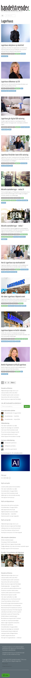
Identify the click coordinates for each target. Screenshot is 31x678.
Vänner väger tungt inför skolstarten (10, 622)
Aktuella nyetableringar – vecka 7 (12, 225)
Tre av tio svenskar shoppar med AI (10, 432)
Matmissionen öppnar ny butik (8, 594)
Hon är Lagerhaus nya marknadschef (13, 262)
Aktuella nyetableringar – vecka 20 (12, 189)
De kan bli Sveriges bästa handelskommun (11, 603)
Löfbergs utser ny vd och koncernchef (10, 528)
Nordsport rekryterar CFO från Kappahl (11, 532)
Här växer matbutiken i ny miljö (9, 425)
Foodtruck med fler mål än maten (9, 590)
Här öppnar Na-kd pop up (7, 497)
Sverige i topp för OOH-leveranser (10, 548)
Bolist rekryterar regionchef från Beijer (11, 399)
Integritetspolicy (7, 666)
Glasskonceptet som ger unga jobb (10, 516)
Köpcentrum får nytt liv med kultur (10, 397)
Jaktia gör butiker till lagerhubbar (9, 633)
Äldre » (13, 382)
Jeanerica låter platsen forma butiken (10, 486)
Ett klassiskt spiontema (10, 442)
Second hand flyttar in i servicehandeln (11, 605)
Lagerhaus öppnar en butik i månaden (13, 330)
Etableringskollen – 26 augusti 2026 (10, 586)
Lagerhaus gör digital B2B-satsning (12, 118)
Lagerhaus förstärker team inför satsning (14, 154)
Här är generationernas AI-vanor (9, 434)
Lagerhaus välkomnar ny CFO (10, 81)
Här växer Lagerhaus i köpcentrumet (13, 296)
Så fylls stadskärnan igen (7, 540)
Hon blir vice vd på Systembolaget (10, 620)
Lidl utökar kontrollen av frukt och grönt (11, 612)
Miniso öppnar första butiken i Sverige (10, 436)
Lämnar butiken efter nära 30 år (9, 392)
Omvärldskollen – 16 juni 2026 (12, 419)
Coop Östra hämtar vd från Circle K (10, 530)
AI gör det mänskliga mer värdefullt (10, 427)
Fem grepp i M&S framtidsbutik (9, 542)
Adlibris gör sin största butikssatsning (10, 495)
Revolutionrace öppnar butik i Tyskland (11, 618)
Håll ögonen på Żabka (10, 446)
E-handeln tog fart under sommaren (10, 395)
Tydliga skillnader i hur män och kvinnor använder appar (15, 546)
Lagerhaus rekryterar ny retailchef (12, 45)
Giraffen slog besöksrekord (8, 635)
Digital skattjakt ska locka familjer (9, 511)
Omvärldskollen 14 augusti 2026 (13, 413)
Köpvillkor (5, 663)
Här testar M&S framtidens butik (9, 430)
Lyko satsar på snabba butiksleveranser (11, 588)
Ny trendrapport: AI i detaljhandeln (11, 453)
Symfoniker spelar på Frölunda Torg (10, 614)
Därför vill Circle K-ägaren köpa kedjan (11, 544)
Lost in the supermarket (11, 449)
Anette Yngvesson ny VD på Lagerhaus (13, 364)
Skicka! (27, 406)
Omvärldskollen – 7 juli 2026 (12, 416)
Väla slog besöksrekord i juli (8, 509)
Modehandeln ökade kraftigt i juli (9, 631)
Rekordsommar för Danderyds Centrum (11, 607)
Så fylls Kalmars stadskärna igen (9, 616)
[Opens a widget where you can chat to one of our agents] (6, 675)
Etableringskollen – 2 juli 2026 (8, 514)
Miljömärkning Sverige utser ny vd (9, 390)
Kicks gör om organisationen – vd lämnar (11, 637)
